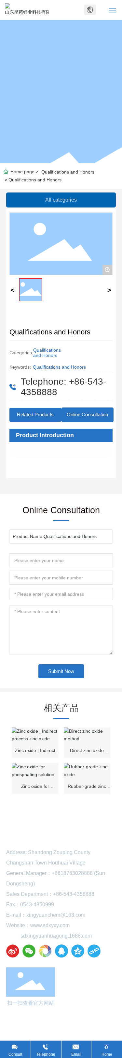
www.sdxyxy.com (50, 925)
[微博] (12, 951)
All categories (61, 200)
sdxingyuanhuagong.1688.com (56, 936)
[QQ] (61, 951)
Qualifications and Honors (67, 172)
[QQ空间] (77, 951)
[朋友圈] (45, 951)
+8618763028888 (72, 873)
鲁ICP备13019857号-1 (61, 1038)
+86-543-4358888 (73, 894)
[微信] (28, 951)
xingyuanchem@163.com (55, 915)
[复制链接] (94, 951)
